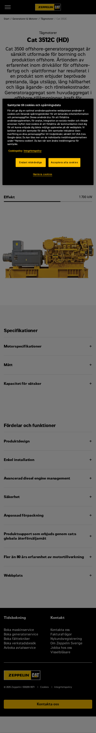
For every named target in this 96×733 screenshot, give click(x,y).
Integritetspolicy (33, 150)
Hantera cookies (42, 174)
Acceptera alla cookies (64, 162)
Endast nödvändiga (30, 162)
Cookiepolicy (15, 150)
